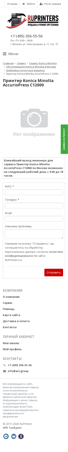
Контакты (10, 327)
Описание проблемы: (18, 226)
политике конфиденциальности (34, 254)
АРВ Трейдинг (12, 427)
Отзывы (12, 4)
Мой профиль (12, 349)
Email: (8, 213)
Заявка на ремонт (64, 139)
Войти (30, 4)
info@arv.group (18, 371)
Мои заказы (11, 343)
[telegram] (6, 436)
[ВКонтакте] (14, 436)
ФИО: (8, 186)
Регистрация (52, 4)
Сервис (7, 303)
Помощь (8, 309)
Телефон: (11, 200)
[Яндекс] (21, 436)
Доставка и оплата (16, 321)
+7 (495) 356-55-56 (26, 36)
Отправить (54, 272)
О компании (11, 297)
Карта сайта (11, 315)
